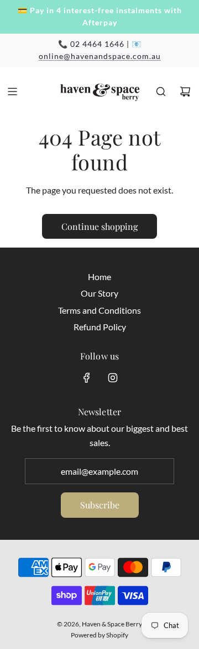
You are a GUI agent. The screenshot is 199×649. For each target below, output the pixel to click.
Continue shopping (99, 226)
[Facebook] (87, 378)
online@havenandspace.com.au (100, 56)
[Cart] (185, 91)
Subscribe (99, 505)
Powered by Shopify (99, 635)
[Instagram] (113, 378)
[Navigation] (12, 91)
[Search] (161, 91)
